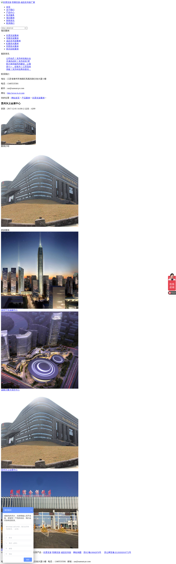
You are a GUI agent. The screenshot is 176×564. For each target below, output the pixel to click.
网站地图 (77, 552)
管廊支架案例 (12, 38)
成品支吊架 (66, 552)
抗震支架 (47, 552)
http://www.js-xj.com (15, 93)
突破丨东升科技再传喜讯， (18, 69)
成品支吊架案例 (13, 41)
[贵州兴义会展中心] (39, 468)
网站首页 (15, 98)
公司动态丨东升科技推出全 (18, 58)
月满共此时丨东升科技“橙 (18, 61)
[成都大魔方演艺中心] (39, 388)
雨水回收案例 (12, 49)
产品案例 (26, 98)
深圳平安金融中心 (9, 310)
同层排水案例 (12, 46)
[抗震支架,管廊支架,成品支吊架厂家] (18, 2)
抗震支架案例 (12, 35)
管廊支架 (56, 552)
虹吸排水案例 (12, 43)
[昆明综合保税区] (39, 548)
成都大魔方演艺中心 (10, 390)
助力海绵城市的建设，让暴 (18, 64)
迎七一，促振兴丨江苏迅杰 (18, 66)
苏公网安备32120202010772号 (117, 552)
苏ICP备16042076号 (92, 552)
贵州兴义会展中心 (9, 470)
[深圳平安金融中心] (39, 308)
